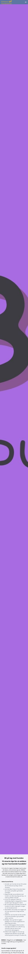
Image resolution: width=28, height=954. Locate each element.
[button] (26, 2)
